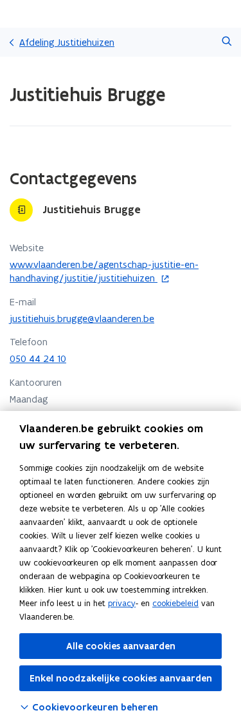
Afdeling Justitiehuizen (66, 42)
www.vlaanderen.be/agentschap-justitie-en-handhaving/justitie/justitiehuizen (104, 271)
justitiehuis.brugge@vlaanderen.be (82, 318)
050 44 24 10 (38, 358)
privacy (122, 603)
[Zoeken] (226, 42)
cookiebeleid (175, 603)
